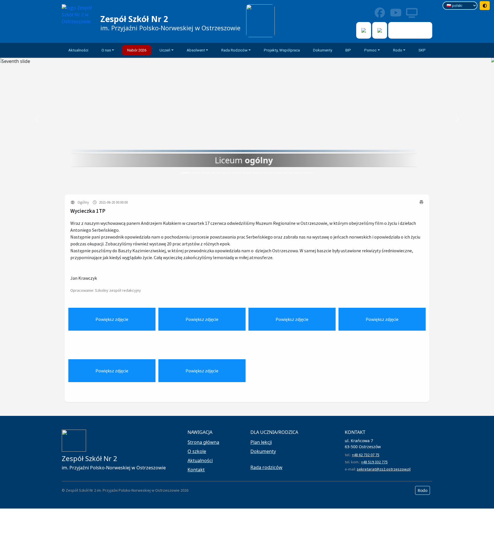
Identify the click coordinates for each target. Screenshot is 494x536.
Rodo (422, 490)
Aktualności (78, 50)
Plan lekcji (261, 442)
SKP (422, 50)
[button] (37, 119)
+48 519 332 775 (374, 461)
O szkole (197, 451)
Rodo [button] (397, 50)
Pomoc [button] (370, 50)
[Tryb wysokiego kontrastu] (485, 5)
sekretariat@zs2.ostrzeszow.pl (384, 469)
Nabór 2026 (136, 50)
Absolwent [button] (196, 50)
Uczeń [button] (165, 50)
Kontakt (196, 469)
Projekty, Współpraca (282, 50)
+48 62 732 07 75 (365, 454)
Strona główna (203, 442)
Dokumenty (322, 50)
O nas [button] (106, 50)
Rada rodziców (266, 467)
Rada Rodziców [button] (234, 50)
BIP (348, 50)
